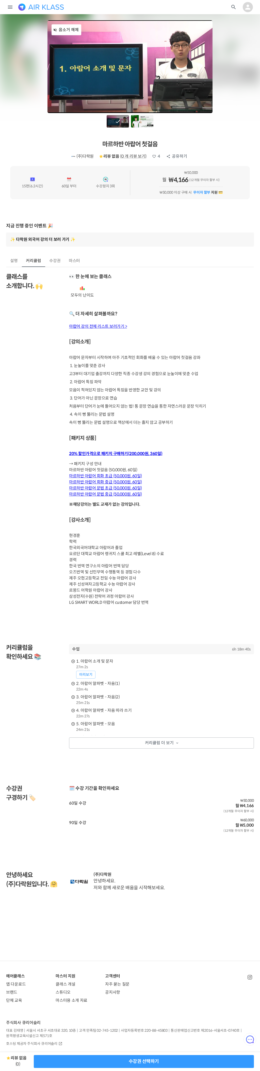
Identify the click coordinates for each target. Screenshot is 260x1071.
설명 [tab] (14, 260)
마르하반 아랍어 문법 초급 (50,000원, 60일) (105, 488)
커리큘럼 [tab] (33, 260)
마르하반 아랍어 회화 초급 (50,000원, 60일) (105, 476)
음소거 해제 (69, 29)
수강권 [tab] (55, 260)
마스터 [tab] (74, 260)
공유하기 (179, 156)
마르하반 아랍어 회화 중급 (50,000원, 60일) (105, 482)
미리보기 (85, 674)
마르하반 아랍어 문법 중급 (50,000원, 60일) (105, 494)
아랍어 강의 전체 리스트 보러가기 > (98, 326)
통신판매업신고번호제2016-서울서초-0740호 (205, 1030)
